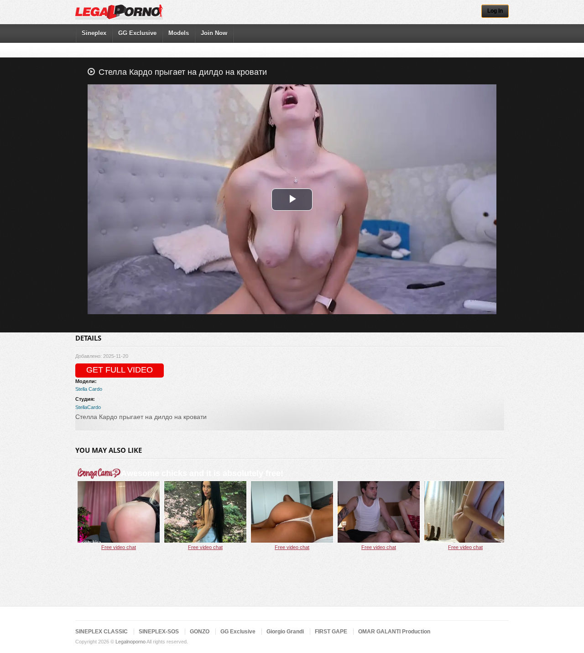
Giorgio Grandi (285, 631)
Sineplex (94, 33)
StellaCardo (88, 407)
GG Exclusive (137, 33)
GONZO (199, 631)
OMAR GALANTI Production (394, 631)
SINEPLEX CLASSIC (101, 631)
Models (178, 33)
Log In (495, 11)
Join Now (214, 33)
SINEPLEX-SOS (159, 631)
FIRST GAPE (331, 631)
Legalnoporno (130, 641)
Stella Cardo (88, 389)
